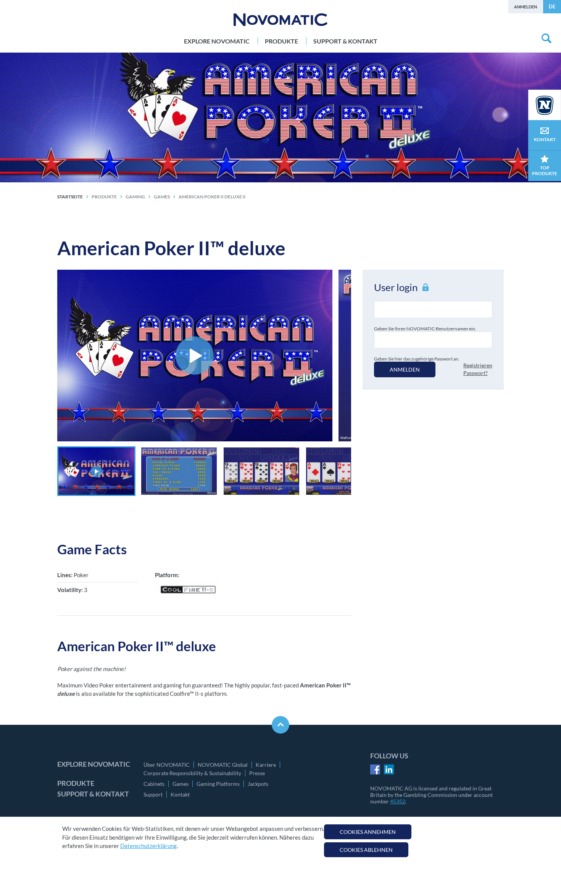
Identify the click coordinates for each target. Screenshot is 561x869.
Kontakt (180, 794)
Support (153, 794)
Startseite (70, 197)
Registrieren (477, 365)
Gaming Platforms (218, 783)
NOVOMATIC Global (223, 764)
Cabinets (153, 783)
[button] (96, 471)
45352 (397, 801)
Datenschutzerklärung (148, 845)
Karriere (266, 764)
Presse (257, 773)
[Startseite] (280, 19)
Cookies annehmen (368, 832)
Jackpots (258, 783)
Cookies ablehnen (366, 849)
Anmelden (525, 6)
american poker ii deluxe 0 (212, 197)
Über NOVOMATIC (166, 764)
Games (180, 783)
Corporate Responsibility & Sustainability (192, 773)
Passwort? (475, 373)
